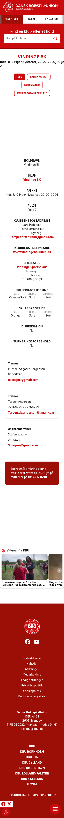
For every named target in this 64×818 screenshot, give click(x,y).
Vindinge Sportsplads (32, 267)
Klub (32, 175)
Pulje (32, 205)
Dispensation (32, 326)
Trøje (15, 294)
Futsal (32, 784)
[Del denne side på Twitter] (9, 804)
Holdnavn (32, 160)
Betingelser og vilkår (32, 696)
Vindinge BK (32, 179)
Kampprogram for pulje (32, 93)
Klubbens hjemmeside (32, 248)
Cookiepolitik (32, 691)
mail (14, 477)
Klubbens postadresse (32, 220)
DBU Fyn (32, 757)
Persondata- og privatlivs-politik (32, 795)
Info (19, 77)
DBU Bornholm (32, 751)
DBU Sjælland (32, 779)
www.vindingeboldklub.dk (32, 252)
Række (32, 190)
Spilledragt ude (32, 308)
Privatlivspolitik (32, 685)
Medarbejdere (32, 674)
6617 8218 (40, 477)
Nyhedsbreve (32, 658)
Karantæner (32, 85)
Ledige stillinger (32, 680)
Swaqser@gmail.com (23, 445)
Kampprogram (38, 77)
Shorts (32, 294)
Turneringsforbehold (32, 341)
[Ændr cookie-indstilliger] (6, 812)
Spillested (32, 263)
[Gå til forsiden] (29, 7)
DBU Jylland (32, 762)
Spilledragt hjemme (32, 290)
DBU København (32, 768)
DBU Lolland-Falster (32, 773)
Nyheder (32, 663)
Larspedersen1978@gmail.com (32, 237)
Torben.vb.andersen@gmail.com (31, 412)
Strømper (48, 294)
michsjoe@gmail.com (23, 380)
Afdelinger (32, 669)
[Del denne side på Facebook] (3, 804)
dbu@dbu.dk (34, 729)
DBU (32, 746)
